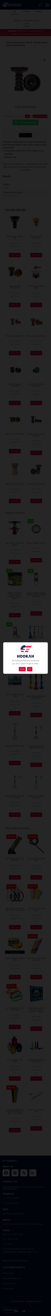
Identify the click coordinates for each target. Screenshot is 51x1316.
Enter (22, 669)
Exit (29, 669)
